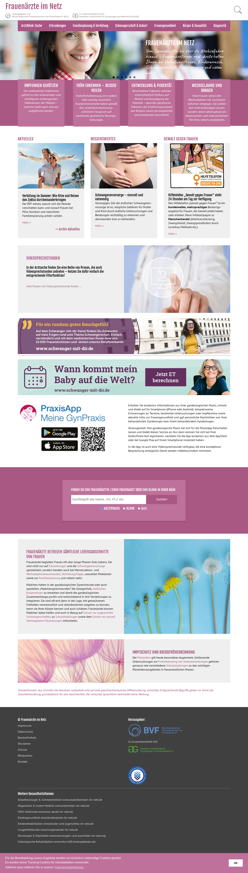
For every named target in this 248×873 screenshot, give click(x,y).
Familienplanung (49, 578)
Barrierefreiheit (27, 737)
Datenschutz (25, 731)
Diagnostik (220, 26)
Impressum (25, 725)
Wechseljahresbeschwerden (43, 574)
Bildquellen (25, 755)
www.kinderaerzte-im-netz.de (59, 817)
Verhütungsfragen (73, 574)
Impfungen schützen (41, 85)
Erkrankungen (57, 26)
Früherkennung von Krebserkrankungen (183, 661)
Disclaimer (24, 743)
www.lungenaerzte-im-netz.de (59, 829)
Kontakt (22, 761)
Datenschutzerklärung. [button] (69, 867)
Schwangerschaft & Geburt (131, 26)
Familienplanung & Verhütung (90, 26)
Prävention (144, 657)
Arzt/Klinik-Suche (31, 26)
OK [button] (236, 863)
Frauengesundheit (165, 26)
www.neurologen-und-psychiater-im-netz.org (77, 835)
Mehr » (26, 222)
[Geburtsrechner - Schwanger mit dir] (124, 377)
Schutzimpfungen (67, 616)
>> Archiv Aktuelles (68, 229)
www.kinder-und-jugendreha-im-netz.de (68, 823)
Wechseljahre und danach (207, 88)
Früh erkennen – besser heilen (96, 88)
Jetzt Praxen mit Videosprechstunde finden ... (54, 286)
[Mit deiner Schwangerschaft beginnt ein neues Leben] (124, 336)
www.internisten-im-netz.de (72, 805)
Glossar (22, 749)
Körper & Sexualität (195, 26)
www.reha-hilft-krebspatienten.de (74, 841)
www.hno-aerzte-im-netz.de (55, 811)
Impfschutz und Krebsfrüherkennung (164, 652)
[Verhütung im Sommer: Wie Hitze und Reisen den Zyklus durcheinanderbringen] (51, 187)
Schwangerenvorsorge (91, 566)
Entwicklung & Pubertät (152, 85)
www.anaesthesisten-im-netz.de (82, 799)
